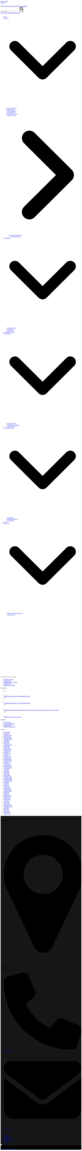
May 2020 (6, 772)
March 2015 (7, 804)
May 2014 (6, 809)
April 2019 (6, 786)
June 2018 (6, 792)
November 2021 (8, 760)
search (2, 11)
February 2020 (7, 776)
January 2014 (7, 814)
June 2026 (6, 733)
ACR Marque (7, 1137)
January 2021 (7, 765)
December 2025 (8, 738)
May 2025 (6, 742)
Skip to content (4, 1)
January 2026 (7, 736)
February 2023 (7, 753)
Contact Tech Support (9, 685)
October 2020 (7, 768)
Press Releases (7, 725)
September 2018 (8, 791)
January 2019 (7, 788)
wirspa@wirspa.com (9, 1129)
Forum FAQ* (7, 684)
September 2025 (8, 739)
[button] (10, 12)
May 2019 (6, 785)
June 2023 (6, 752)
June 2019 (6, 783)
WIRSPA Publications (9, 726)
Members (3, 2)
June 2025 (6, 740)
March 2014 (7, 812)
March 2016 (7, 798)
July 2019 (6, 782)
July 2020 (6, 769)
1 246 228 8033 (8, 1050)
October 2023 (7, 750)
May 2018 (6, 793)
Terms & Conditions (9, 1149)
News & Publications (9, 724)
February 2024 (7, 749)
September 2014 (8, 806)
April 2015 (6, 802)
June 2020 (6, 771)
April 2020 (6, 773)
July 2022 (6, 755)
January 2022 (7, 758)
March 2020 (7, 775)
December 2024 (8, 745)
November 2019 (8, 779)
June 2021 (6, 762)
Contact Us (7, 1140)
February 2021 (7, 763)
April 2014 (6, 811)
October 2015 (7, 799)
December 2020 (8, 766)
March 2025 (7, 743)
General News (7, 722)
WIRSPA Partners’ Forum (10, 682)
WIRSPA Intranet (8, 679)
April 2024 (6, 746)
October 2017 (7, 796)
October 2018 (7, 789)
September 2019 (8, 781)
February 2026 (7, 735)
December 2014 (8, 805)
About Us (6, 1136)
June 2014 (6, 808)
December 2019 (8, 778)
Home (2, 650)
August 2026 (7, 732)
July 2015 (6, 801)
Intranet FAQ (7, 681)
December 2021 (8, 759)
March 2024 (7, 748)
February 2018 (7, 795)
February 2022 (7, 756)
